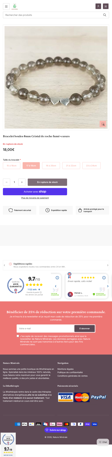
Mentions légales (65, 369)
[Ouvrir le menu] (6, 6)
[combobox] (56, 15)
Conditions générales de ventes (72, 376)
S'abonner (84, 328)
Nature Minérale (60, 437)
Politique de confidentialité (70, 372)
